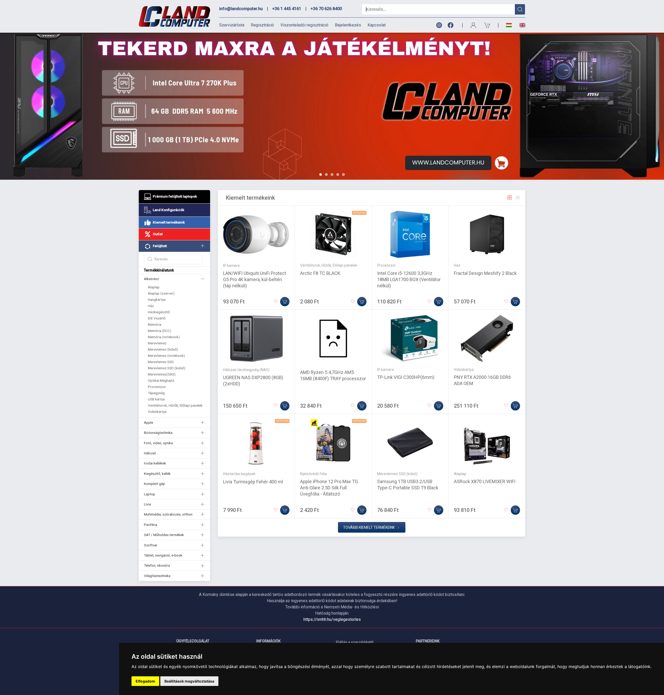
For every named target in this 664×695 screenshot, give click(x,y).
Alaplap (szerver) (161, 293)
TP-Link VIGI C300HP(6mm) (405, 377)
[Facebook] (452, 25)
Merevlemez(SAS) (162, 374)
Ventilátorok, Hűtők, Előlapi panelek (175, 405)
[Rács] (509, 197)
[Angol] (520, 25)
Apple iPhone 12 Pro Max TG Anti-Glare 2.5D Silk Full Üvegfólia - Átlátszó (329, 488)
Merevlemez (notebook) (166, 355)
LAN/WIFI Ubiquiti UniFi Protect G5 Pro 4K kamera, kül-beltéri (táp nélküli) (254, 279)
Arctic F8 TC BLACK (320, 273)
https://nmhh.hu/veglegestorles (332, 619)
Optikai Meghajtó (161, 380)
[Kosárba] (284, 301)
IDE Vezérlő (156, 318)
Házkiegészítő (159, 312)
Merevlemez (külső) (163, 349)
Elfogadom (145, 681)
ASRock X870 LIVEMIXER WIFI (484, 481)
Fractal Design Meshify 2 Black (485, 273)
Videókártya (157, 411)
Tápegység (156, 393)
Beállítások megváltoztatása (189, 681)
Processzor (157, 387)
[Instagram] (439, 25)
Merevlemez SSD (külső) (166, 368)
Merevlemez (157, 343)
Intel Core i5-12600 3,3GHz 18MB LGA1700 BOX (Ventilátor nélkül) (409, 279)
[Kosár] (487, 25)
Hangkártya (156, 299)
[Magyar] (509, 25)
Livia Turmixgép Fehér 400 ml (253, 481)
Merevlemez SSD (161, 362)
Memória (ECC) (159, 331)
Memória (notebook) (164, 337)
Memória (154, 324)
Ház (151, 306)
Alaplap (154, 287)
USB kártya (156, 399)
